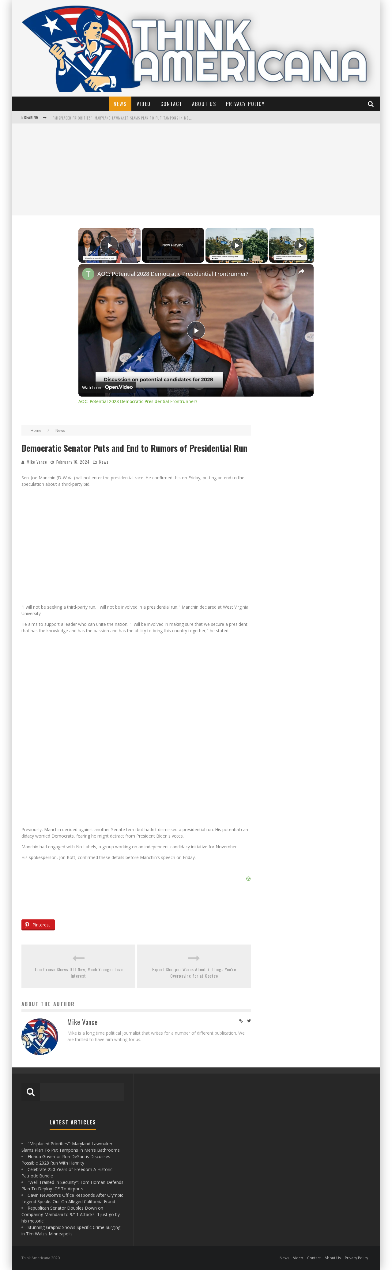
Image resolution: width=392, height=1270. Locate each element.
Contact (171, 104)
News (120, 104)
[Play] (237, 245)
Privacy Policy (245, 104)
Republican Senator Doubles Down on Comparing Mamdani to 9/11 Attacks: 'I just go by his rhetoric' (70, 1214)
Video (144, 104)
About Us (204, 104)
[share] (301, 271)
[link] (88, 274)
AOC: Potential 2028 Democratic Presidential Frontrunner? (172, 273)
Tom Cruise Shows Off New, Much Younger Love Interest (78, 972)
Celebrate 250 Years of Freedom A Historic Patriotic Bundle (106, 118)
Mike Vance (37, 462)
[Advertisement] (196, 169)
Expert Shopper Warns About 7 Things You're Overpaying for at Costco (194, 972)
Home (36, 430)
